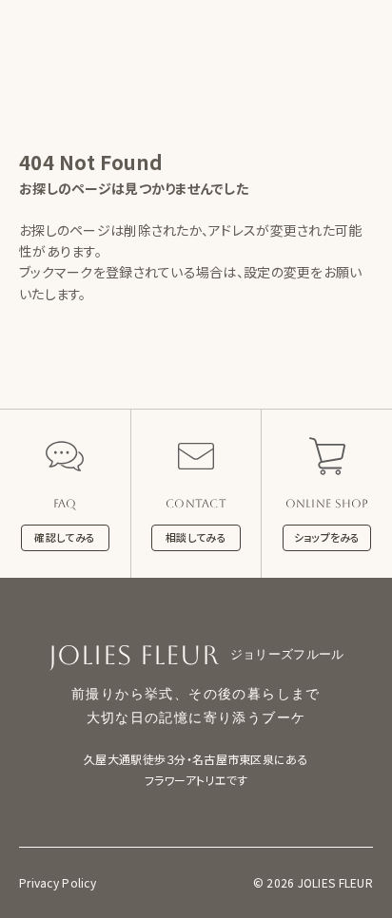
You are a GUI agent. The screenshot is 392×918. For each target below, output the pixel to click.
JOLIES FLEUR (80, 28)
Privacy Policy (57, 882)
